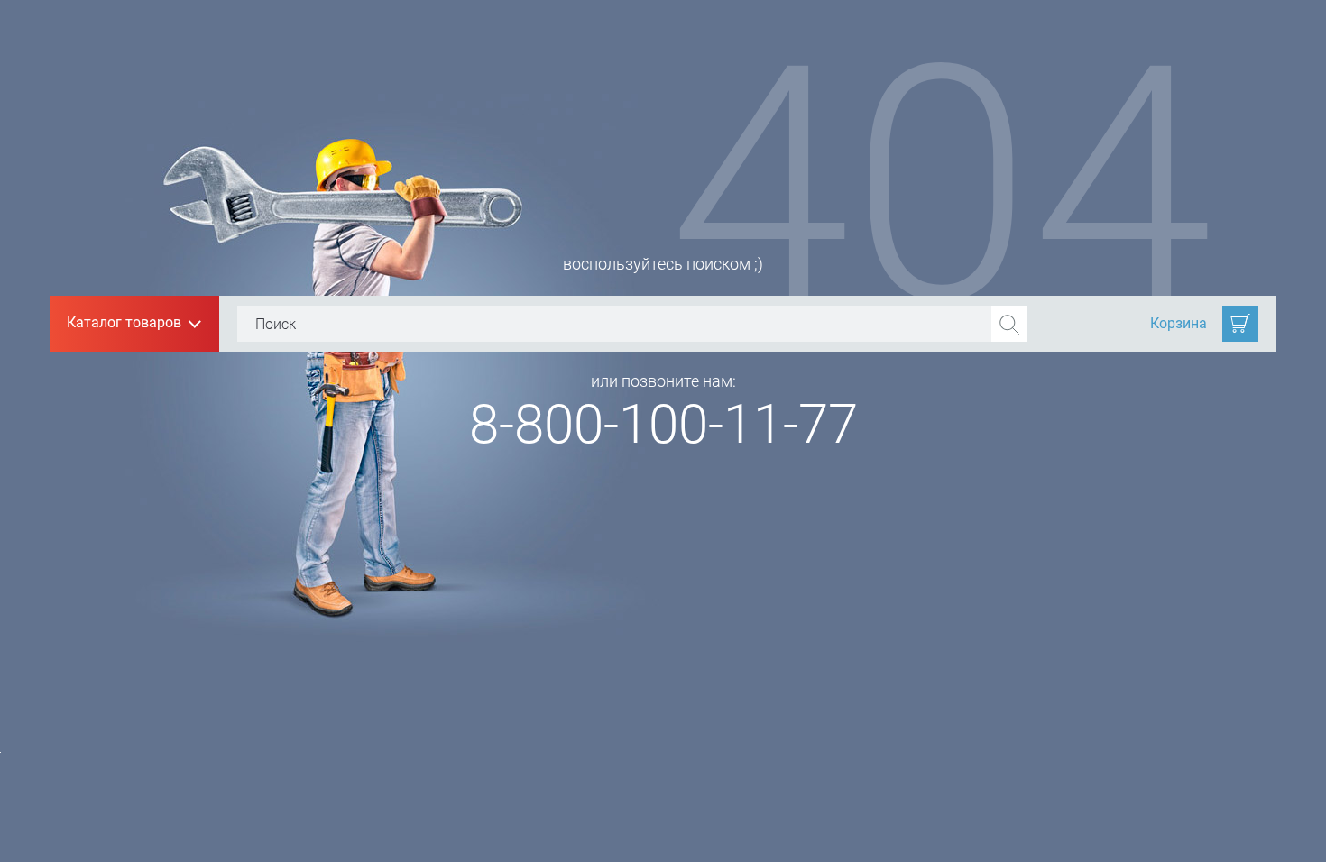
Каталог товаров (132, 324)
